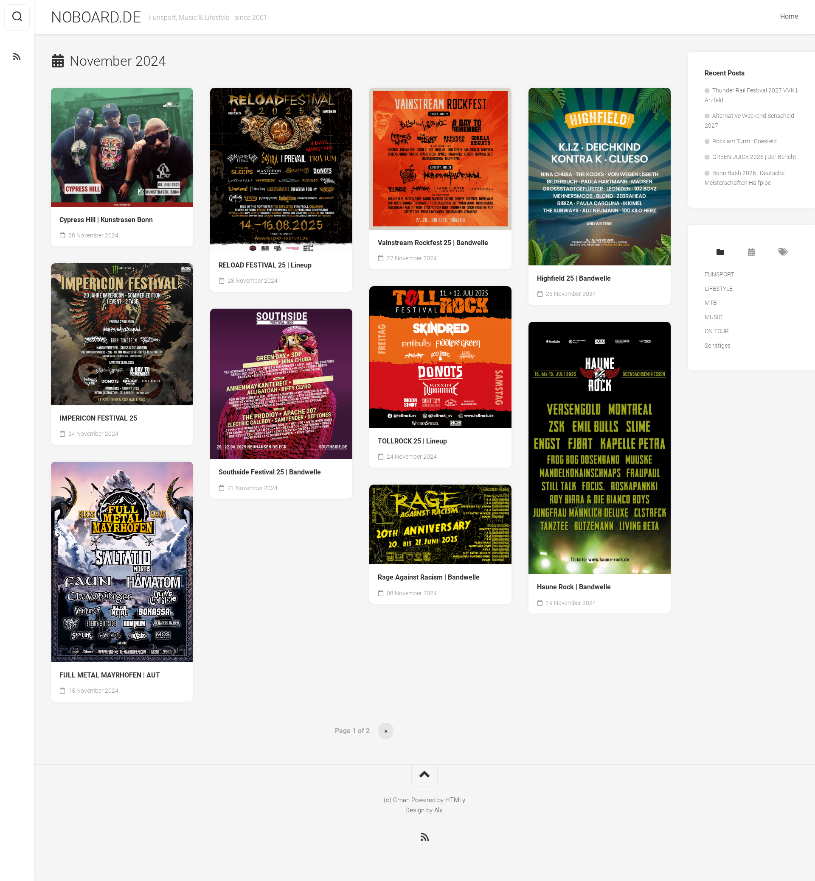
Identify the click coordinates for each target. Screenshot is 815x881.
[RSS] (16, 57)
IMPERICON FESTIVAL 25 (98, 418)
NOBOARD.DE (96, 17)
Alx (438, 810)
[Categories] (720, 253)
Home (789, 16)
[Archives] (751, 253)
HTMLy (455, 800)
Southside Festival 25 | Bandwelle (270, 472)
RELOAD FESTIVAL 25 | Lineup (265, 265)
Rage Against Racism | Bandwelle (429, 577)
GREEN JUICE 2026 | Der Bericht (754, 156)
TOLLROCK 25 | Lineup (412, 441)
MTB (711, 302)
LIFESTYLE (719, 288)
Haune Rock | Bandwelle (574, 587)
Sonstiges (718, 345)
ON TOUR (717, 331)
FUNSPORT (719, 274)
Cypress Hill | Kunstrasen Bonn (106, 220)
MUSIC (713, 317)
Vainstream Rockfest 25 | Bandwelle (433, 243)
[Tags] (782, 253)
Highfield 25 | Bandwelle (574, 278)
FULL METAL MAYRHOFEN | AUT (109, 675)
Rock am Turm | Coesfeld (744, 141)
